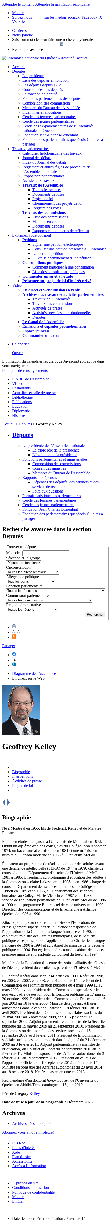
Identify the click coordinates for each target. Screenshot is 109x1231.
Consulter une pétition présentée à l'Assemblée (69, 249)
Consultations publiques (42, 262)
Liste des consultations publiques (58, 272)
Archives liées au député (31, 1123)
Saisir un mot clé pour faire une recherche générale (52, 39)
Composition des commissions (46, 103)
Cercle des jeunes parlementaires (48, 121)
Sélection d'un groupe (23, 558)
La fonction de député (39, 94)
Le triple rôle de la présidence (55, 450)
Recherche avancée (27, 49)
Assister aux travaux (38, 180)
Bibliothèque (22, 397)
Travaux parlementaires (30, 149)
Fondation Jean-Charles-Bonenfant (50, 135)
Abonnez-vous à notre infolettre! (28, 1132)
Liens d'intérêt (23, 1147)
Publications (22, 402)
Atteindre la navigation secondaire (62, 4)
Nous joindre (22, 35)
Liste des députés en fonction (45, 80)
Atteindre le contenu (18, 4)
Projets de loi (42, 199)
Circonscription (18, 567)
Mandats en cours (46, 221)
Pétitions (29, 240)
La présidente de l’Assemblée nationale (53, 445)
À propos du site (25, 1183)
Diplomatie (21, 411)
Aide (16, 1152)
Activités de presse (47, 308)
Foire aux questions (47, 491)
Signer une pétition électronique (57, 244)
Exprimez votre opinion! (31, 235)
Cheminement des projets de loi (57, 203)
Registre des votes (46, 208)
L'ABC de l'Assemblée (30, 379)
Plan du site (21, 1157)
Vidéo (17, 285)
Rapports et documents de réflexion (60, 231)
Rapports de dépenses (39, 477)
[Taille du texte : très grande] (19, 632)
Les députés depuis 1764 (42, 85)
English (18, 1201)
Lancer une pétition (47, 253)
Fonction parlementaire (24, 586)
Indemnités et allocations (41, 112)
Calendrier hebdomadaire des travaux (52, 153)
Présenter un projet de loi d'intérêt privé (56, 281)
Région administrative (23, 605)
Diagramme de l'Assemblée (34, 673)
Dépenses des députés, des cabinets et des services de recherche (65, 484)
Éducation (20, 406)
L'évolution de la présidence (54, 455)
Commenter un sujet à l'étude (47, 276)
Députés (18, 71)
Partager (8, 646)
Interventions (22, 776)
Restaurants (21, 388)
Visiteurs (19, 383)
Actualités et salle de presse (34, 393)
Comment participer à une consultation (63, 267)
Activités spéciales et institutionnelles (61, 313)
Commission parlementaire (27, 595)
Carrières (19, 30)
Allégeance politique (22, 577)
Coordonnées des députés (42, 89)
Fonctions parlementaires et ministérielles (55, 459)
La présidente (33, 76)
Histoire (18, 415)
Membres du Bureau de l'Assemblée (51, 108)
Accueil (18, 67)
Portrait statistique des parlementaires (51, 496)
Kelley (34, 1093)
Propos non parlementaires (43, 176)
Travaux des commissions (44, 212)
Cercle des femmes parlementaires (49, 117)
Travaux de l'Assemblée (42, 185)
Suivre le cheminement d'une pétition (61, 258)
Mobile (18, 1197)
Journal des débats (36, 158)
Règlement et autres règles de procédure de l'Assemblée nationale (56, 169)
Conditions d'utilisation (30, 1187)
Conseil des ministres (49, 468)
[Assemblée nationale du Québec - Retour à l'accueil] (45, 58)
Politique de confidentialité (33, 1192)
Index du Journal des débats (44, 162)
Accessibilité (22, 1161)
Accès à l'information (29, 1166)
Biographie (21, 772)
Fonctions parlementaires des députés (51, 98)
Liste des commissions (50, 217)
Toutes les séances (46, 190)
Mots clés (13, 553)
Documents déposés (48, 194)
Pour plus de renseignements (25, 370)
